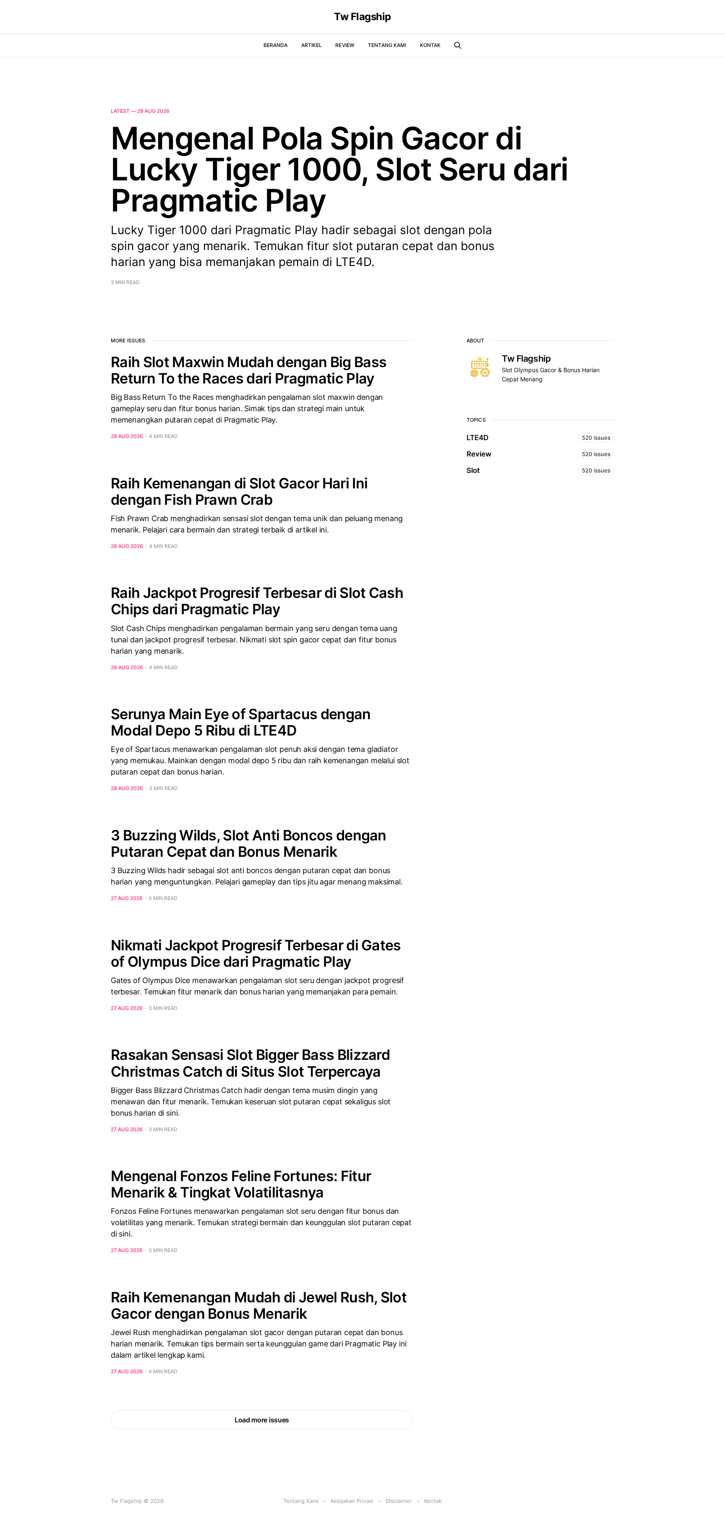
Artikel (311, 45)
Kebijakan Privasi (352, 1500)
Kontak (430, 45)
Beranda (275, 45)
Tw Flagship (362, 17)
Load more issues (262, 1420)
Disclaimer (399, 1500)
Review (345, 45)
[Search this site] (457, 45)
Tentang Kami (387, 45)
